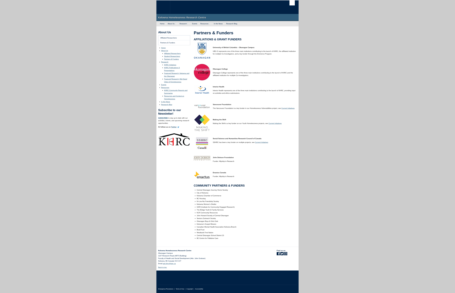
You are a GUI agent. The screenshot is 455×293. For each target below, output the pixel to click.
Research (183, 24)
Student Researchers (172, 56)
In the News (218, 24)
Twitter (174, 127)
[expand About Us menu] (176, 23)
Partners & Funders (167, 43)
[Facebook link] (278, 254)
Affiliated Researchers (168, 38)
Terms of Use (180, 289)
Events (194, 24)
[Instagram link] (285, 254)
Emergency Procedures (165, 289)
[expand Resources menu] (210, 23)
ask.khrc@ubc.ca (169, 263)
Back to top (162, 267)
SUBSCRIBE (163, 118)
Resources (204, 24)
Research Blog (231, 24)
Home (162, 24)
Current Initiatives (288, 108)
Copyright (190, 289)
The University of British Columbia (163, 7)
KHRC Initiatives (170, 65)
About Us (171, 24)
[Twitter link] (282, 254)
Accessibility (199, 289)
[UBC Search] (292, 2)
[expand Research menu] (188, 23)
